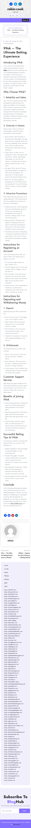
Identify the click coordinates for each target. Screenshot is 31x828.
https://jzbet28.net (10, 669)
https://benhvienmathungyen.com (13, 704)
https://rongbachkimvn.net (11, 603)
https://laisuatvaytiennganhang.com (14, 732)
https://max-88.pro (9, 680)
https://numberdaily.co (10, 741)
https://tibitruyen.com (10, 756)
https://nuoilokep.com (10, 686)
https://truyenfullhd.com (11, 765)
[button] (25, 20)
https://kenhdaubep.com (11, 730)
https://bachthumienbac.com (12, 625)
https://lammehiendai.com (11, 734)
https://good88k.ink (10, 666)
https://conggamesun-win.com (12, 642)
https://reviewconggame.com (12, 607)
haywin (6, 572)
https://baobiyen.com (10, 695)
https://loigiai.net (9, 736)
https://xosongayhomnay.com (12, 627)
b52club (6, 579)
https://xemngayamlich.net (11, 776)
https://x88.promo (9, 638)
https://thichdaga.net (10, 605)
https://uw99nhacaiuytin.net (12, 634)
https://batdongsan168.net (12, 699)
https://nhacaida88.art (10, 651)
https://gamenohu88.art (11, 662)
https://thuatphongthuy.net (12, 754)
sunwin (6, 565)
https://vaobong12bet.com (12, 629)
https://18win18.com (10, 590)
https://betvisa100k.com (11, 706)
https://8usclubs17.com (11, 594)
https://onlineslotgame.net (11, 599)
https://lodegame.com (10, 677)
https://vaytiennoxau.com (11, 771)
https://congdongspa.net (11, 715)
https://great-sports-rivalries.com (13, 725)
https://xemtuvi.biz (9, 778)
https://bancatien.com (10, 623)
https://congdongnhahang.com (13, 712)
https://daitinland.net (10, 719)
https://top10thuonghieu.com (12, 763)
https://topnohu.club (10, 614)
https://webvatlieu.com (11, 774)
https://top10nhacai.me (11, 596)
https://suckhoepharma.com (12, 745)
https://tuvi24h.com (10, 769)
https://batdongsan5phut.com (13, 701)
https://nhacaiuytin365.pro (12, 636)
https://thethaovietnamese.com (13, 752)
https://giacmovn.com (10, 721)
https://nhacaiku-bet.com (11, 658)
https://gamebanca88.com (11, 660)
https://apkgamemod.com (11, 690)
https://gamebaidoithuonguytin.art (14, 655)
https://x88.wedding (10, 620)
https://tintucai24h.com (11, 758)
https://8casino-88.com (11, 592)
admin (10, 540)
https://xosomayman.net (11, 618)
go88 (5, 583)
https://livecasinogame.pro (12, 671)
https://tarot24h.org (10, 750)
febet (6, 586)
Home (10, 28)
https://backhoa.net (10, 693)
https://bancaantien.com (11, 612)
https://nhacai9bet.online (11, 682)
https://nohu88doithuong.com (12, 616)
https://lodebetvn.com (10, 675)
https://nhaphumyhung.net (11, 739)
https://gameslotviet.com (11, 664)
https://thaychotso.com (11, 688)
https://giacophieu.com (11, 723)
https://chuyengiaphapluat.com (13, 710)
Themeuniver (16, 824)
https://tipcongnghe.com (11, 761)
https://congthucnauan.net (12, 717)
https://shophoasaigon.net (11, 743)
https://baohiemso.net (10, 697)
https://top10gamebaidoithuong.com (14, 684)
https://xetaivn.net (9, 780)
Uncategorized (17, 28)
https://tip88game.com (11, 647)
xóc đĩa (6, 569)
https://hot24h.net (9, 728)
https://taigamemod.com (11, 747)
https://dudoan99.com (10, 653)
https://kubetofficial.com (11, 673)
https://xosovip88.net (10, 601)
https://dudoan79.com (10, 649)
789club (6, 576)
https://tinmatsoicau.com (11, 609)
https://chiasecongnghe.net (12, 708)
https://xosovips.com (10, 640)
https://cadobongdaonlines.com (13, 631)
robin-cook (15, 9)
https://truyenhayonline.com (12, 767)
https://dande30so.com (11, 645)
